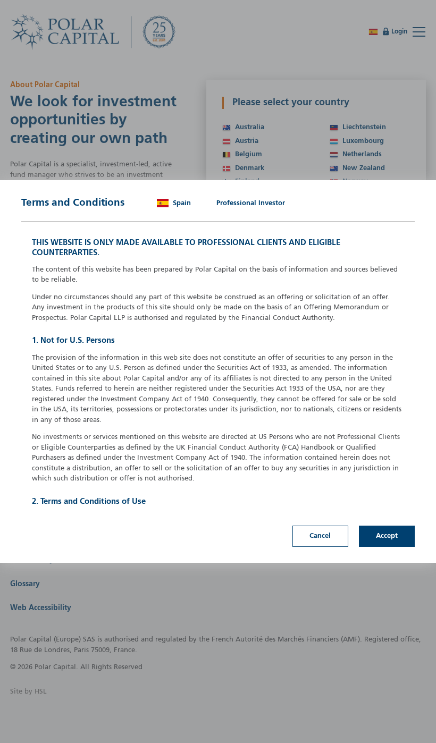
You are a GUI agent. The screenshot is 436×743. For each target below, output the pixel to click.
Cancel (320, 536)
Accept (387, 536)
